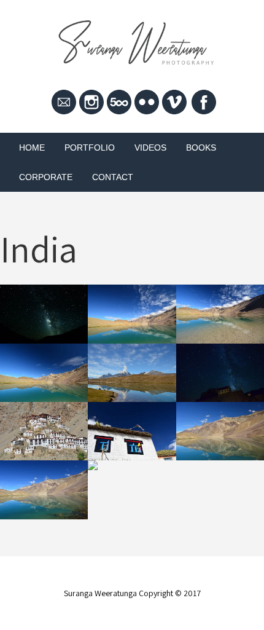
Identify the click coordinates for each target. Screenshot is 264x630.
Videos (150, 147)
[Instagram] (91, 101)
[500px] (119, 101)
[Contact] (64, 101)
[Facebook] (204, 101)
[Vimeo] (174, 101)
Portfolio (89, 147)
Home (32, 147)
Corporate (45, 177)
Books (201, 147)
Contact (112, 177)
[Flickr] (146, 101)
